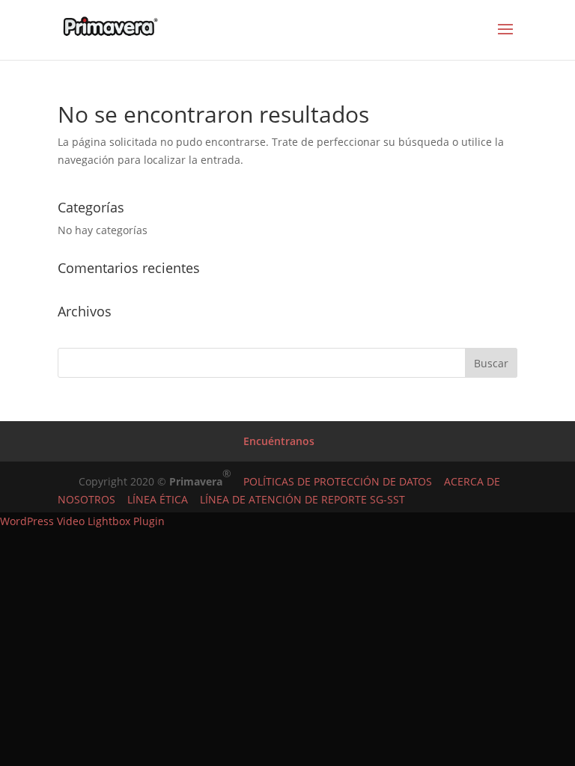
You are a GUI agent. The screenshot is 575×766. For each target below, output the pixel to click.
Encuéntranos (278, 441)
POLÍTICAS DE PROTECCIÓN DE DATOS (337, 481)
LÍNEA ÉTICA (151, 499)
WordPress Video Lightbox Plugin (82, 521)
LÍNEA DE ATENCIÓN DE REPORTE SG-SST (296, 499)
